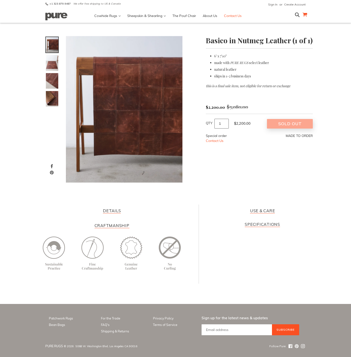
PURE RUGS (54, 346)
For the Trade (110, 318)
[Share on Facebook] (51, 166)
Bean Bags (57, 325)
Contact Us (233, 16)
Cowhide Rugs (106, 16)
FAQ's (105, 325)
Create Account (295, 4)
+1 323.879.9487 (60, 3)
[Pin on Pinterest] (51, 172)
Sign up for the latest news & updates (235, 318)
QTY (209, 123)
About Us (210, 16)
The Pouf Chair (184, 16)
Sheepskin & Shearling (145, 16)
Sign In (272, 4)
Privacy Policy (163, 318)
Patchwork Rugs (61, 318)
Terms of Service (165, 325)
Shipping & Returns (115, 331)
